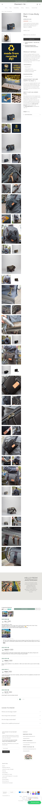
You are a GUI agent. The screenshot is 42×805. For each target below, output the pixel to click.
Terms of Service (5, 781)
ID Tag (22, 7)
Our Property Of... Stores (7, 774)
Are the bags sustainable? (9, 719)
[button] (6, 633)
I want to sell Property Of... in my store (10, 776)
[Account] (37, 4)
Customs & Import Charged (7, 769)
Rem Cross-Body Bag (8, 11)
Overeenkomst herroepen (7, 782)
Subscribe (6, 751)
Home (6, 7)
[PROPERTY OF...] (21, 4)
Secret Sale (4, 777)
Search (3, 765)
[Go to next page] (24, 699)
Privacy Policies (5, 779)
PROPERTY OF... (7, 795)
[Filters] (36, 609)
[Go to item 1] (5, 614)
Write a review (24, 608)
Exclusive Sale (34, 7)
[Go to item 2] (10, 614)
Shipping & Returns (6, 767)
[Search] (2, 4)
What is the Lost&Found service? (11, 723)
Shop (10, 7)
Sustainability (16, 7)
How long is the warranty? (9, 715)
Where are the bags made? (9, 711)
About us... (28, 7)
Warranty (4, 770)
